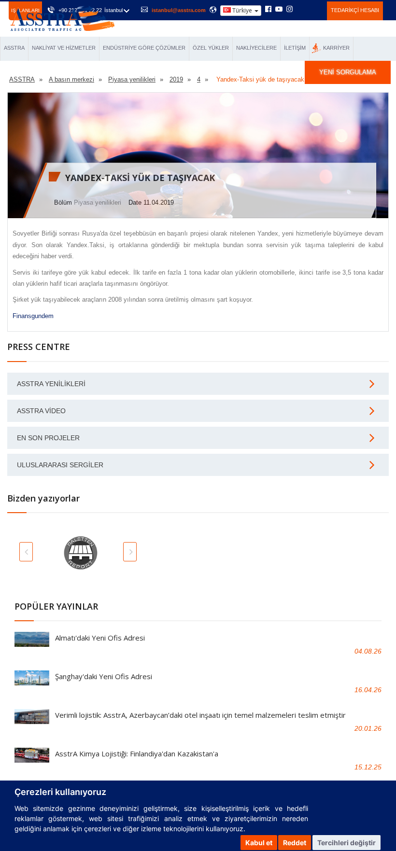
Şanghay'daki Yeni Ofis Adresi (103, 676)
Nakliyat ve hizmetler (64, 48)
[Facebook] (268, 10)
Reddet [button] (294, 842)
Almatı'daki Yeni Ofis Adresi (100, 637)
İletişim (295, 48)
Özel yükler (211, 48)
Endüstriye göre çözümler (144, 48)
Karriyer (336, 48)
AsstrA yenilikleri (51, 384)
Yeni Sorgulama (347, 72)
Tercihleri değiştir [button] (346, 842)
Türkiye (242, 10)
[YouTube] (279, 10)
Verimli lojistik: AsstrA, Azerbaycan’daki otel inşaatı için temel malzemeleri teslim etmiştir (200, 715)
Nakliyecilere (256, 48)
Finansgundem (33, 316)
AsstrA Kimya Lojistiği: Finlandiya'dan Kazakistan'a (136, 753)
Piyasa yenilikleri (97, 202)
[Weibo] (301, 9)
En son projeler (48, 438)
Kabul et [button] (258, 842)
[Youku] (314, 9)
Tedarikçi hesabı (355, 10)
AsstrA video (41, 411)
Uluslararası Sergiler (60, 465)
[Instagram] (289, 10)
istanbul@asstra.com (179, 10)
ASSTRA (14, 48)
